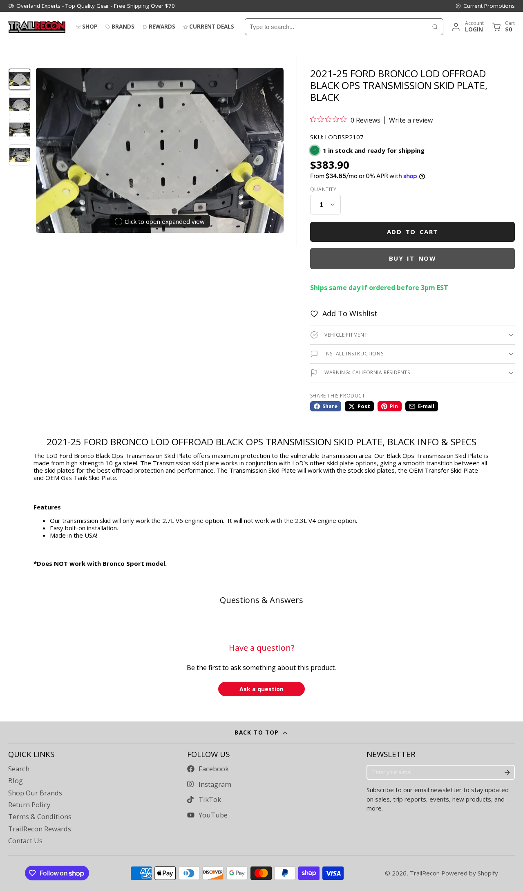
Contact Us (25, 841)
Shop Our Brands (35, 793)
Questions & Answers (261, 599)
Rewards (162, 26)
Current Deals (211, 26)
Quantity (323, 189)
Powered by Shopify (469, 873)
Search (18, 769)
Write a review (411, 120)
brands (123, 26)
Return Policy (29, 805)
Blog (15, 781)
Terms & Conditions (40, 817)
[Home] (36, 26)
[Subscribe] (507, 772)
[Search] (435, 27)
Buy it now (412, 258)
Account (467, 27)
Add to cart (412, 232)
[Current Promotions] (485, 5)
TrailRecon (425, 873)
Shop (90, 26)
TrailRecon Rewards (39, 829)
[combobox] (336, 27)
